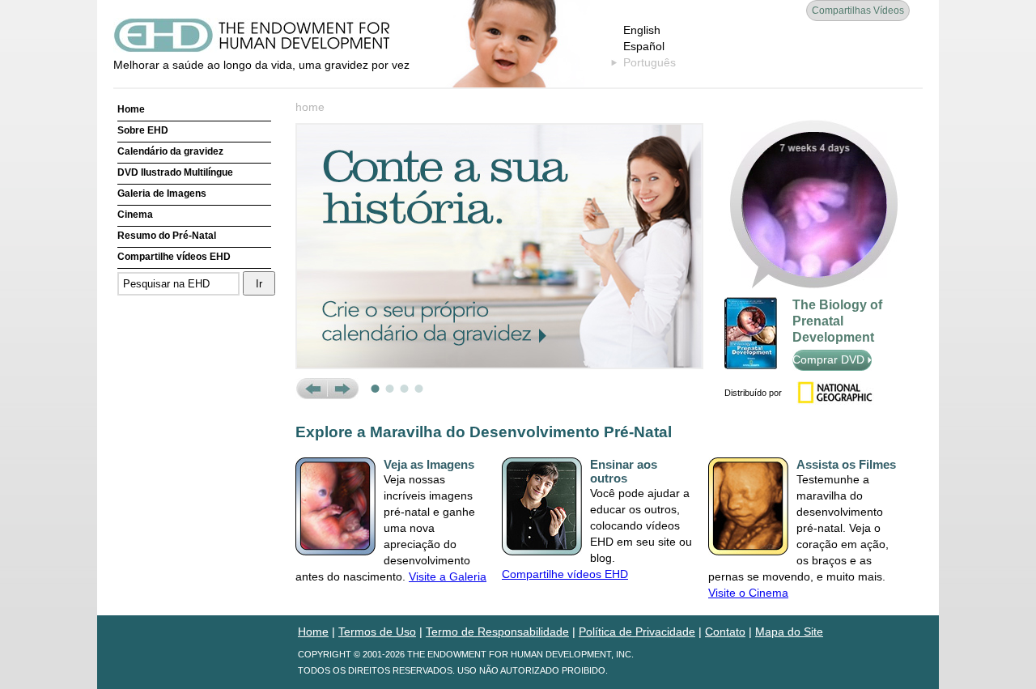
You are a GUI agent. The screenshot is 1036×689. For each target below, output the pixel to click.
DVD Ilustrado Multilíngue (175, 172)
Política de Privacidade (637, 631)
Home (131, 109)
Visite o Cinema (748, 592)
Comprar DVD (830, 359)
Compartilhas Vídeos (858, 10)
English (641, 29)
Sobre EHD (142, 130)
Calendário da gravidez (170, 151)
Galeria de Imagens (161, 193)
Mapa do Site (789, 631)
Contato (725, 631)
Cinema (135, 214)
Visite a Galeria (447, 576)
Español (643, 46)
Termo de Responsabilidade (497, 631)
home (310, 106)
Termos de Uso (377, 631)
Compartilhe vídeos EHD (174, 256)
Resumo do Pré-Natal (166, 235)
